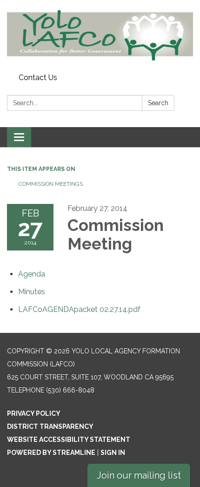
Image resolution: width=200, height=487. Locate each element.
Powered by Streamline (51, 452)
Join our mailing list (139, 475)
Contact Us (38, 77)
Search (158, 103)
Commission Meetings (51, 184)
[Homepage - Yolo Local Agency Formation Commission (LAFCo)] (100, 35)
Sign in (112, 452)
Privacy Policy (33, 413)
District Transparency (50, 426)
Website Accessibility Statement (68, 439)
